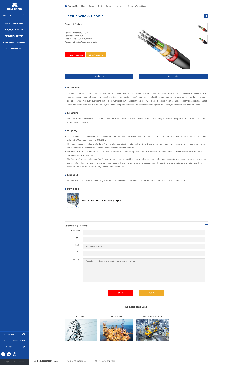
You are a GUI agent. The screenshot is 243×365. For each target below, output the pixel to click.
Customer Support (14, 49)
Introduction (99, 76)
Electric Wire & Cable (137, 6)
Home (84, 6)
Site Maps (8, 347)
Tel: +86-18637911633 (78, 361)
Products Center (96, 6)
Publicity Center (14, 36)
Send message (76, 55)
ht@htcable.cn (98, 55)
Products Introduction (115, 6)
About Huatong (14, 23)
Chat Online (9, 334)
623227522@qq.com (12, 340)
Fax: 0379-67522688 (107, 361)
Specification (173, 76)
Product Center (14, 30)
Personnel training (14, 42)
